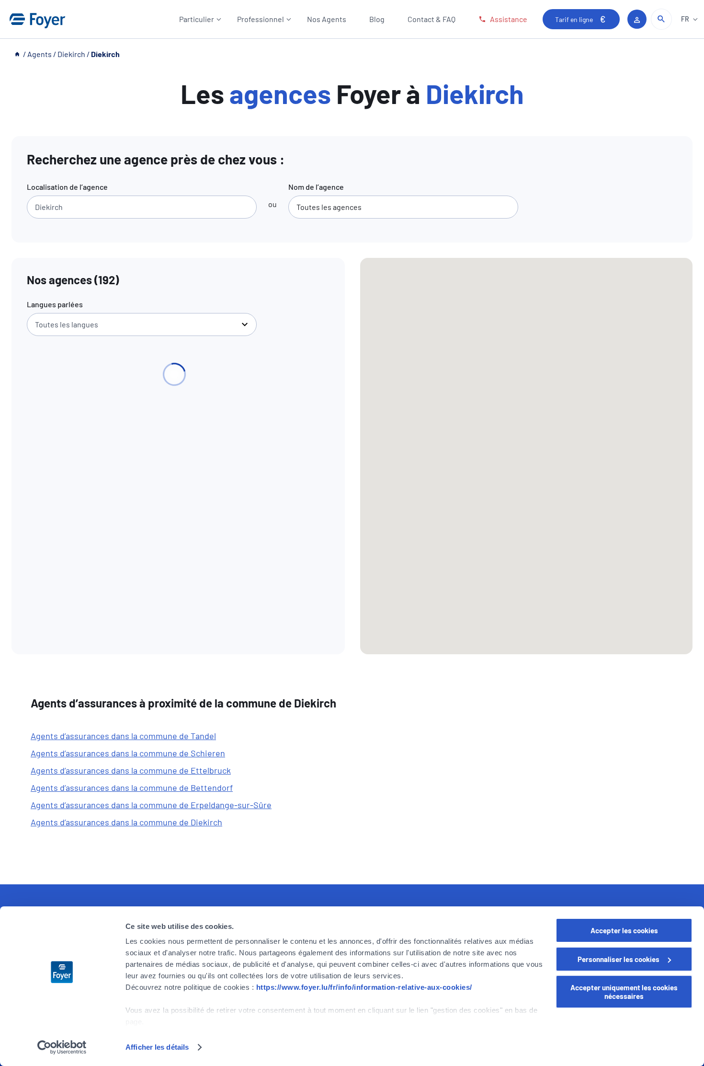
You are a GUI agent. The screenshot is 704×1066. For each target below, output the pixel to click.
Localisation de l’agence (67, 186)
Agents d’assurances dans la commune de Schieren (128, 753)
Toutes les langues (66, 324)
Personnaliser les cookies (618, 959)
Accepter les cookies (624, 930)
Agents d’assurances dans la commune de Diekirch (126, 822)
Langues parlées (55, 304)
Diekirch (71, 53)
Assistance (508, 18)
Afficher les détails (157, 1047)
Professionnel (260, 18)
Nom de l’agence (316, 186)
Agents (39, 53)
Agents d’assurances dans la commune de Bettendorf (132, 787)
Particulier (196, 18)
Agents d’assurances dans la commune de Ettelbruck (131, 770)
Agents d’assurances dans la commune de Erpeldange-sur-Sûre (151, 805)
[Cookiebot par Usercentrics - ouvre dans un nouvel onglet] (62, 1047)
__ (18, 53)
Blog (377, 18)
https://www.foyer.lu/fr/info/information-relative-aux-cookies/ (364, 987)
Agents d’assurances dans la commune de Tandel (123, 735)
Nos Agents (326, 18)
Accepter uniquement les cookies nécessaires (624, 991)
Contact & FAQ (431, 18)
